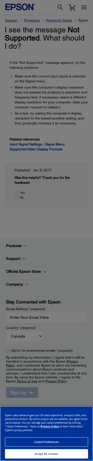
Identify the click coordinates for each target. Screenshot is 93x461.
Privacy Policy (50, 426)
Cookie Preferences (46, 442)
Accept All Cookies (47, 454)
